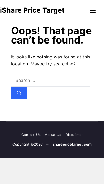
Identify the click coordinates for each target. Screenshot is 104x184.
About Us (53, 134)
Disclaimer (74, 134)
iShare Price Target (32, 10)
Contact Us (31, 134)
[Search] (19, 93)
